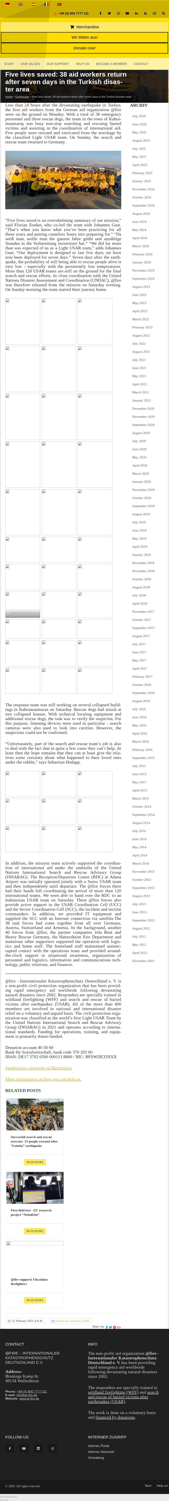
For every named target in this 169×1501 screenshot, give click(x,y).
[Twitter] (109, 13)
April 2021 (139, 384)
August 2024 (141, 213)
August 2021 (141, 351)
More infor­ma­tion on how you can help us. (43, 1079)
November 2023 (143, 270)
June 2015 (139, 774)
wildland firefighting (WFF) (113, 1392)
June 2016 (139, 717)
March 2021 (140, 392)
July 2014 (139, 831)
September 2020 (143, 425)
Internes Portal (98, 1446)
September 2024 (143, 205)
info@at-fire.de (27, 1395)
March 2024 (140, 246)
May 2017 (139, 660)
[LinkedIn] (136, 13)
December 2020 (143, 408)
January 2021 (141, 400)
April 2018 (139, 603)
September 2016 (143, 693)
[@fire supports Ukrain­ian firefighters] (35, 1257)
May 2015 (139, 782)
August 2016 (141, 701)
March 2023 (140, 319)
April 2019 (139, 546)
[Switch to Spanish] (33, 4)
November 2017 (143, 611)
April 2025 (139, 165)
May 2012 (139, 944)
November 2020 (143, 416)
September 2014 (143, 814)
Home (9, 96)
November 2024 (143, 189)
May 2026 (139, 132)
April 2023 (139, 311)
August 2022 (141, 335)
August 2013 (141, 896)
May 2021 (139, 376)
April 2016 (139, 733)
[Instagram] (118, 13)
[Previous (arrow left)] (2, 1500)
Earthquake (22, 96)
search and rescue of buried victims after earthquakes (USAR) (123, 1397)
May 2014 (139, 847)
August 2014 (141, 823)
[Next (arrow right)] (6, 1500)
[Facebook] (100, 13)
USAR (85, 1321)
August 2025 (141, 140)
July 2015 (139, 766)
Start (9, 64)
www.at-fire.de (29, 1398)
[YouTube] (127, 13)
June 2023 (139, 295)
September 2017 (143, 628)
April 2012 (139, 953)
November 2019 (143, 490)
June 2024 (139, 221)
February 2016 (142, 749)
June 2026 (139, 124)
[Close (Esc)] (15, 1496)
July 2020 (139, 441)
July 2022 (139, 343)
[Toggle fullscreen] (6, 1496)
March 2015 (140, 798)
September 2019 (143, 506)
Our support (58, 64)
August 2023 (141, 286)
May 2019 (139, 538)
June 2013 (139, 912)
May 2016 (139, 725)
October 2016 (141, 685)
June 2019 (139, 530)
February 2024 (142, 254)
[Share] (10, 1496)
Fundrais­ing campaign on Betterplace (38, 1067)
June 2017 (139, 652)
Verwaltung (96, 1458)
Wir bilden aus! (85, 37)
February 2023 (142, 327)
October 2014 (141, 806)
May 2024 (139, 230)
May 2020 (139, 457)
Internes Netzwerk (101, 1452)
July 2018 (139, 595)
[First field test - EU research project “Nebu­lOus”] (35, 1188)
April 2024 (139, 238)
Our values (30, 64)
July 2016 (139, 709)
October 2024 (141, 197)
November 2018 (143, 571)
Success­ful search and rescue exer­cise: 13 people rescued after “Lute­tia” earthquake (34, 1141)
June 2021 (139, 368)
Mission (75, 1321)
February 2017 (142, 676)
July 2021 (139, 360)
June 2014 (139, 839)
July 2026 (139, 116)
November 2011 (143, 961)
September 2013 (143, 888)
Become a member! (111, 64)
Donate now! (84, 48)
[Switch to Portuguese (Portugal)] (59, 4)
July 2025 (139, 148)
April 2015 (139, 790)
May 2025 (139, 157)
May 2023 (139, 303)
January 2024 (141, 262)
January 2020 (141, 481)
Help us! (83, 64)
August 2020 (141, 433)
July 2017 (139, 644)
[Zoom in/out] (2, 1496)
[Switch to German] (7, 4)
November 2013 (143, 871)
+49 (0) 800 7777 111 (73, 13)
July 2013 (139, 904)
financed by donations (115, 1417)
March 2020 (140, 473)
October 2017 (141, 620)
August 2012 (141, 928)
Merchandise (87, 27)
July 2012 (139, 936)
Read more (35, 1162)
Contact (141, 64)
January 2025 (141, 181)
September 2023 (143, 278)
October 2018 (141, 579)
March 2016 (140, 741)
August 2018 (141, 587)
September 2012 (143, 920)
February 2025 (142, 173)
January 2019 (141, 555)
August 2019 (141, 514)
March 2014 (140, 863)
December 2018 (143, 563)
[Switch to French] (46, 4)
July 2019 (139, 522)
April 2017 (139, 668)
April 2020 (139, 465)
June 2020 (139, 449)
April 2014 (139, 855)
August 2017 (141, 636)
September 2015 (143, 758)
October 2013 (141, 879)
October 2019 (141, 498)
